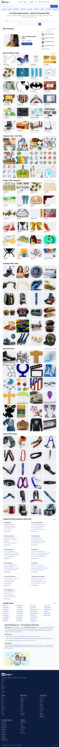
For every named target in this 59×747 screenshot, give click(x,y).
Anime (7, 636)
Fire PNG (26, 638)
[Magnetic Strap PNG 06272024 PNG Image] (49, 469)
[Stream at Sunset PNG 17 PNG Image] (22, 326)
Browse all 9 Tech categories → (50, 136)
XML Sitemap (23, 732)
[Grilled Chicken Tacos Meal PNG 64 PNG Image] (9, 326)
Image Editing (34, 549)
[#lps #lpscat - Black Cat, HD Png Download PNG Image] (9, 411)
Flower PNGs (3, 732)
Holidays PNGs (20, 611)
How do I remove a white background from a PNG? (41, 553)
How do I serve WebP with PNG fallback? (12, 568)
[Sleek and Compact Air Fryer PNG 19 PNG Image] (22, 509)
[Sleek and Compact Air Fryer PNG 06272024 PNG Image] (36, 509)
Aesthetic (22, 715)
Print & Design (34, 563)
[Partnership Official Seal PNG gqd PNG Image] (36, 271)
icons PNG (10, 9)
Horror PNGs (33, 607)
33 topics (52, 627)
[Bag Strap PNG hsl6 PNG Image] (22, 496)
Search (22, 731)
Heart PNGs (3, 734)
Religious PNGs (47, 613)
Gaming (18, 636)
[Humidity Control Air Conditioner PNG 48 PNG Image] (36, 312)
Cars (2, 711)
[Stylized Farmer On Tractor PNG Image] (22, 356)
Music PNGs (29, 40)
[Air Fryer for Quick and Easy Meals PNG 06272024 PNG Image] (49, 509)
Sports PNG (40, 638)
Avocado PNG (48, 9)
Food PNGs (6, 613)
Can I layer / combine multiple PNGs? (38, 556)
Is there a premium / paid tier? (9, 580)
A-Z (36, 1)
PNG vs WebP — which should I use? (11, 539)
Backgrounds (23, 713)
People (22, 708)
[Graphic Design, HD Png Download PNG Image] (49, 397)
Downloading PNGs (35, 536)
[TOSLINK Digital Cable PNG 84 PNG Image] (22, 339)
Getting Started (7, 522)
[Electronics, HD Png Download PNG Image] (9, 384)
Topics (24, 1)
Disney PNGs (33, 615)
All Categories (23, 727)
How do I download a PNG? (36, 537)
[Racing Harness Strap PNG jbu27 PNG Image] (49, 442)
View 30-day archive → (45, 48)
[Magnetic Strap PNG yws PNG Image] (9, 482)
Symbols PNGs (6, 617)
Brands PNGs (20, 619)
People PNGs (19, 620)
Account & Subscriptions (9, 576)
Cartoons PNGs (20, 613)
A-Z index (19, 640)
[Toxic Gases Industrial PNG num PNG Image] (49, 370)
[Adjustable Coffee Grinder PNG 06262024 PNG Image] (9, 271)
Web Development (8, 563)
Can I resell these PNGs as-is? (37, 527)
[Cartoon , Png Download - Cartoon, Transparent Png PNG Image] (49, 411)
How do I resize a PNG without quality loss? (39, 554)
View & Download (27, 43)
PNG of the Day (42, 1)
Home (20, 1)
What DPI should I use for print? (37, 564)
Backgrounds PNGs (35, 609)
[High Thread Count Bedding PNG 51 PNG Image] (49, 271)
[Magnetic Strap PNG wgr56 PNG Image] (36, 469)
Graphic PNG (16, 9)
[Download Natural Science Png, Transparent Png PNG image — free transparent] (22, 171)
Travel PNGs (19, 607)
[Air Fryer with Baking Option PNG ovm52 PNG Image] (9, 509)
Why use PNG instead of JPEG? (10, 537)
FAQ (48, 1)
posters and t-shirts (23, 646)
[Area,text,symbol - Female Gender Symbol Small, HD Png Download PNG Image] (22, 370)
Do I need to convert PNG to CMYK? (38, 566)
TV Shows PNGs (48, 607)
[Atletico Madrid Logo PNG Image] (36, 384)
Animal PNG (46, 638)
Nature (29, 636)
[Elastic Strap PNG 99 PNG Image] (22, 482)
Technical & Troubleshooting (37, 576)
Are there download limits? (9, 581)
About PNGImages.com (9, 589)
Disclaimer (3, 692)
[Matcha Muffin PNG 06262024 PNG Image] (9, 312)
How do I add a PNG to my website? (11, 564)
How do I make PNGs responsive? (10, 569)
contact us (10, 648)
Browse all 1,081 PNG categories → (50, 180)
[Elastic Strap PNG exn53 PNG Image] (49, 482)
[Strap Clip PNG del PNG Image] (36, 442)
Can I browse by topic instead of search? (12, 554)
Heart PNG (22, 638)
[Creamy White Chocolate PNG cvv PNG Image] (36, 339)
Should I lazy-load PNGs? (9, 566)
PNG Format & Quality (9, 536)
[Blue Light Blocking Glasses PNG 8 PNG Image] (49, 384)
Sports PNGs (6, 619)
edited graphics (32, 646)
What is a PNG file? (7, 529)
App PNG (42, 9)
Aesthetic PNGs (34, 611)
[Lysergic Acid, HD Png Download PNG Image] (9, 370)
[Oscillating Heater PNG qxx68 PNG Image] (22, 298)
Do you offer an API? (8, 583)
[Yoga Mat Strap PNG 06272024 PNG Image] (9, 442)
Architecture (42, 697)
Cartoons (22, 701)
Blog (2, 683)
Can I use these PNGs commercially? (38, 524)
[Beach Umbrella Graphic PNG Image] (22, 397)
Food (2, 704)
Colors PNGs (6, 615)
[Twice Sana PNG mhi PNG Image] (12, 40)
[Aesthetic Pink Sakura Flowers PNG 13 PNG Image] (36, 411)
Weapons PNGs (34, 620)
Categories (31, 1)
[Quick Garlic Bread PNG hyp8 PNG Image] (49, 312)
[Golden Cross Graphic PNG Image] (9, 397)
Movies (22, 636)
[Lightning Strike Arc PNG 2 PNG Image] (36, 285)
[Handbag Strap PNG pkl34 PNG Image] (49, 455)
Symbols (3, 708)
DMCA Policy (3, 686)
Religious (41, 713)
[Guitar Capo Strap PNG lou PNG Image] (9, 455)
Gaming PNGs (20, 605)
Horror (22, 711)
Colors (2, 706)
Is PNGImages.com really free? (10, 526)
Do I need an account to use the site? (11, 578)
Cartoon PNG (35, 638)
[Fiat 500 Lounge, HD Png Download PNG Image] (36, 397)
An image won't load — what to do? (38, 578)
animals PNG (36, 9)
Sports (25, 636)
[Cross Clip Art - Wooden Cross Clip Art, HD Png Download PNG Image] (36, 356)
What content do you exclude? (10, 596)
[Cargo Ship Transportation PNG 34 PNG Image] (9, 339)
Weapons (41, 704)
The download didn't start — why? (37, 542)
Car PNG (30, 638)
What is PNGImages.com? (9, 524)
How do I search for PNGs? (9, 551)
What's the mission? (8, 593)
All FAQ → (54, 519)
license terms (26, 645)
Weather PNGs (47, 615)
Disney (41, 699)
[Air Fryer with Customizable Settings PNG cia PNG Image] (9, 298)
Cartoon (14, 636)
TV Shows (42, 708)
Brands (22, 706)
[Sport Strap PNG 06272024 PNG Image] (9, 496)
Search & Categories (8, 549)
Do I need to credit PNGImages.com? (38, 526)
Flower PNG (17, 638)
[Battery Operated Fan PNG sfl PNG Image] (49, 339)
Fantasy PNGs (47, 605)
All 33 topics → (53, 53)
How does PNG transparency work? (11, 542)
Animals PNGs (6, 609)
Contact (2, 681)
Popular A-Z (23, 729)
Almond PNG (29, 9)
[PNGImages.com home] (5, 2)
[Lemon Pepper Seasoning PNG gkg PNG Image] (49, 285)
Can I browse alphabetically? (9, 556)
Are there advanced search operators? (11, 553)
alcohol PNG (22, 9)
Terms (2, 690)
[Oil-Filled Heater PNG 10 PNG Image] (36, 326)
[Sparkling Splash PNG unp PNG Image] (49, 356)
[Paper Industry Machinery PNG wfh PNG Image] (49, 298)
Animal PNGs (3, 729)
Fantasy (41, 706)
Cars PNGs (6, 620)
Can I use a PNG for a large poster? (38, 569)
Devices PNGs (20, 617)
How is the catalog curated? (9, 595)
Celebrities (42, 709)
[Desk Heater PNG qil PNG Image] (22, 312)
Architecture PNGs (35, 613)
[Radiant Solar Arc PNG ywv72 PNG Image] (22, 285)
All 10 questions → (7, 531)
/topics (39, 636)
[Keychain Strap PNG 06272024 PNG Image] (22, 455)
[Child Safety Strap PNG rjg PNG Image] (36, 298)
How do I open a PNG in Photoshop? (38, 551)
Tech (41, 711)
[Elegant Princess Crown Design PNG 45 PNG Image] (22, 424)
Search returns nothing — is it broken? (38, 583)
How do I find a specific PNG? (9, 527)
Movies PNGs (20, 609)
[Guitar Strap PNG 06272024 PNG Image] (36, 496)
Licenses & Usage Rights (36, 522)
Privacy (2, 688)
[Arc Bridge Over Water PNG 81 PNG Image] (9, 285)
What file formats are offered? (37, 539)
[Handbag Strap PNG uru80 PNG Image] (9, 469)
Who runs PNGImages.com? (9, 591)
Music (22, 709)
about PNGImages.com (16, 645)
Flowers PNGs (20, 615)
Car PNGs (3, 731)
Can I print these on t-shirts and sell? (38, 529)
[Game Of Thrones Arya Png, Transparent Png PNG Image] (9, 424)
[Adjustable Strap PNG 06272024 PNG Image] (49, 496)
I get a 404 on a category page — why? (38, 580)
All (39, 24)
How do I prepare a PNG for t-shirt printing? (39, 568)
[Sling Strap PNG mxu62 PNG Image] (36, 455)
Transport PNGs (34, 617)
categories (46, 627)
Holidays (22, 699)
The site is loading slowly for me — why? (39, 581)
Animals (11, 636)
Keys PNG (4, 9)
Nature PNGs (6, 607)
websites (17, 646)
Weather (41, 715)
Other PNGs (6, 605)
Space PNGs (33, 619)
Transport (42, 701)
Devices (22, 704)
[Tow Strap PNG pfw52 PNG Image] (22, 442)
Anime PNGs (6, 611)
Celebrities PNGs (48, 609)
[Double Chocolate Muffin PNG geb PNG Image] (49, 326)
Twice (23, 40)
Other (2, 697)
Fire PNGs (3, 736)
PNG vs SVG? (6, 541)
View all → (54, 603)
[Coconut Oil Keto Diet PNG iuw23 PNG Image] (22, 271)
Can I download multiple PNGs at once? (38, 541)
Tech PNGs (47, 611)
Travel (2, 715)
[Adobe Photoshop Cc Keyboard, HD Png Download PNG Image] (49, 424)
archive (43, 630)
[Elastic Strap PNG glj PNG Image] (36, 482)
